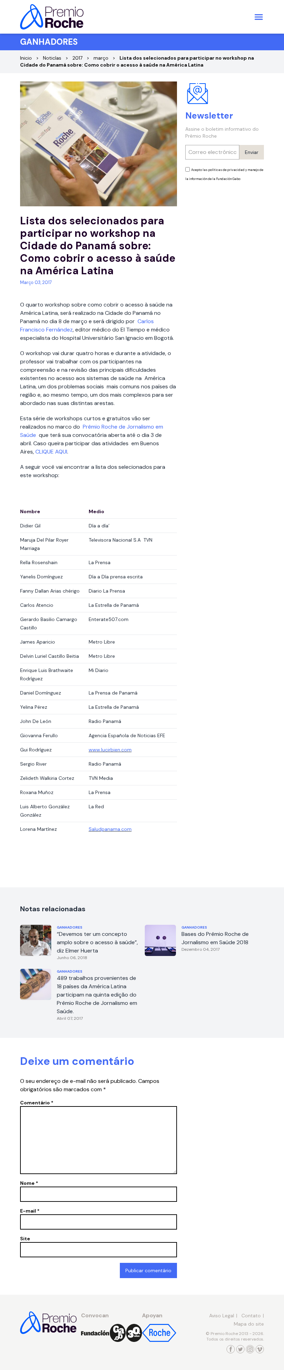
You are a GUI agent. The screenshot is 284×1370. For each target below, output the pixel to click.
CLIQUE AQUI (51, 451)
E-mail (29, 1211)
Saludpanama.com (110, 829)
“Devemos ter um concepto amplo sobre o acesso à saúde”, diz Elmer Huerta (97, 942)
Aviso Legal (221, 1315)
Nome (29, 1183)
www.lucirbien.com (110, 750)
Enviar (251, 152)
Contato (251, 1315)
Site (25, 1238)
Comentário (36, 1103)
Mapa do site (249, 1324)
